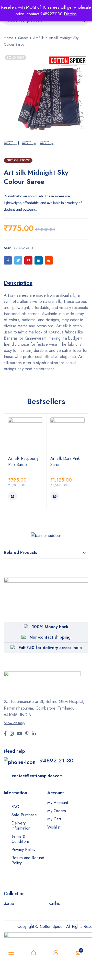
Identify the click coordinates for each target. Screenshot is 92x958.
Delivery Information (21, 825)
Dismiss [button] (70, 14)
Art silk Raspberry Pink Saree (23, 462)
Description (18, 282)
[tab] (18, 282)
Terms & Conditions (21, 838)
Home (8, 37)
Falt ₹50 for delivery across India (50, 648)
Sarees (23, 37)
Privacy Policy (23, 850)
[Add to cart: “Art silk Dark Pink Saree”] (54, 496)
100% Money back (50, 627)
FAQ (15, 807)
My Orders (56, 811)
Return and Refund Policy (28, 860)
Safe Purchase (24, 815)
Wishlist (53, 827)
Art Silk (38, 37)
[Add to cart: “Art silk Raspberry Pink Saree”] (12, 496)
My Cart (54, 819)
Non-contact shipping (50, 637)
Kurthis (54, 903)
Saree (9, 903)
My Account (57, 803)
